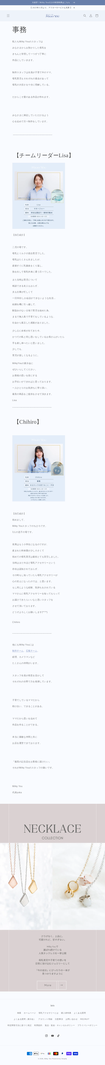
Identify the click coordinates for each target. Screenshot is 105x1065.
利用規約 (38, 1025)
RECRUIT (84, 1019)
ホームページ (30, 1013)
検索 (19, 1013)
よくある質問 (80, 1013)
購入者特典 (66, 1013)
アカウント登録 (45, 1019)
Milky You (47, 1059)
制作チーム (18, 651)
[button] (8, 16)
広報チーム (31, 651)
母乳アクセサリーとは (49, 1013)
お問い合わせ (72, 1019)
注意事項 (59, 1019)
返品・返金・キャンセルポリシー (60, 1025)
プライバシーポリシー (87, 1025)
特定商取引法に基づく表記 (19, 1025)
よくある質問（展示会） (25, 1019)
